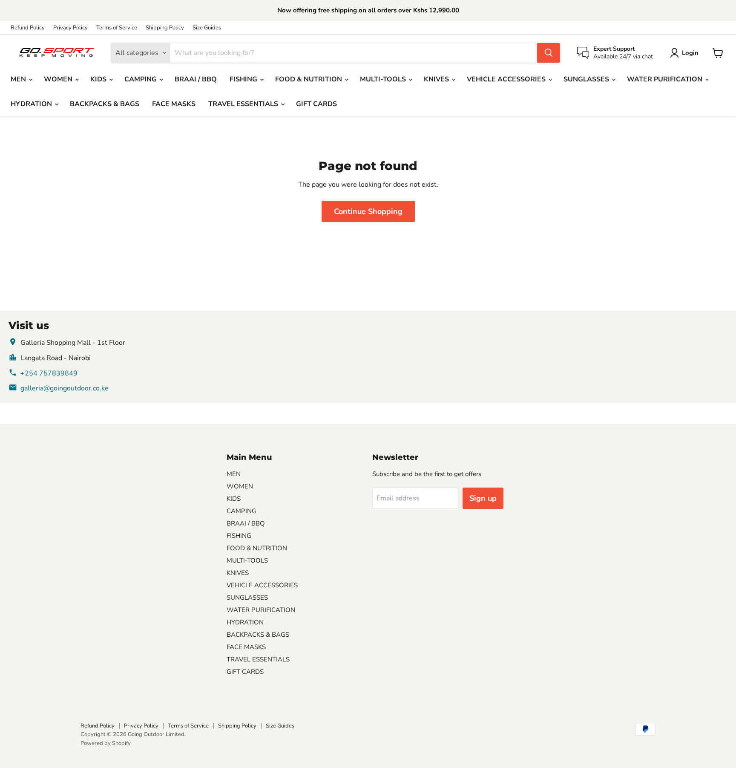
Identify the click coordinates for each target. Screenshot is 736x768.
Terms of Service (116, 28)
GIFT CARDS (316, 104)
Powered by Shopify (105, 743)
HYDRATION (32, 104)
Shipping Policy (165, 28)
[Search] (548, 53)
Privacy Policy (70, 28)
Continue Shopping (368, 211)
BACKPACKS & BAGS (104, 104)
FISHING (244, 79)
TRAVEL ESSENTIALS (244, 104)
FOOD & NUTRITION (309, 79)
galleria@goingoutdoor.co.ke (64, 388)
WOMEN (59, 79)
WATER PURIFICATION (665, 79)
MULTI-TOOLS (384, 79)
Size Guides (207, 28)
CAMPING (141, 79)
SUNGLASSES (587, 79)
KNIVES (437, 79)
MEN (19, 79)
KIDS (99, 79)
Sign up (483, 498)
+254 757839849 (49, 373)
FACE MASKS (174, 104)
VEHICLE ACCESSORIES (507, 79)
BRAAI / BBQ (196, 79)
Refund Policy (28, 28)
